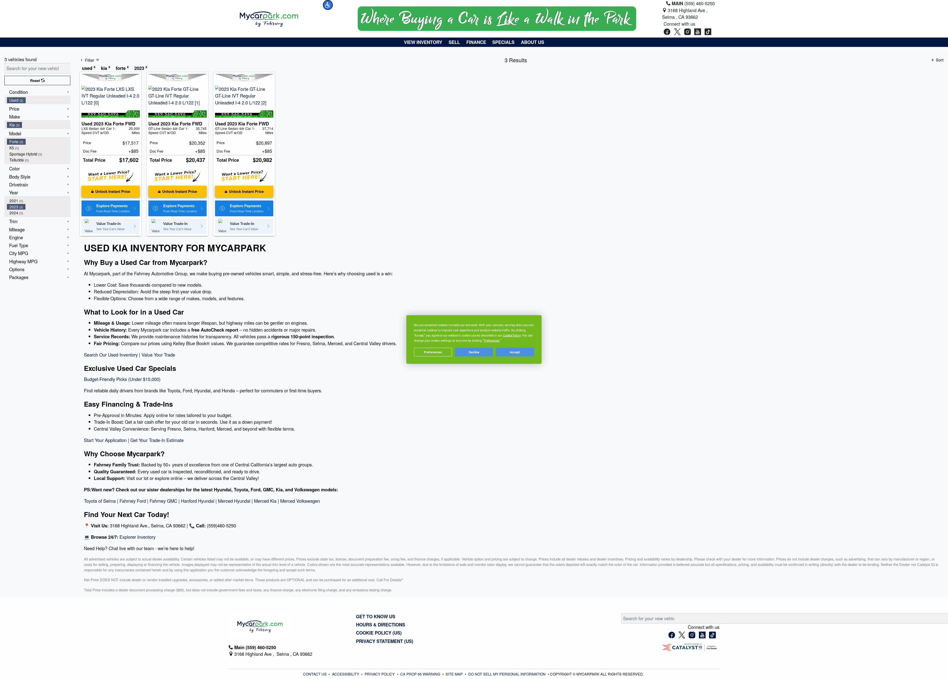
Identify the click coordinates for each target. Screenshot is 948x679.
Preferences (433, 352)
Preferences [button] (491, 340)
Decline (474, 352)
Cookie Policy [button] (511, 335)
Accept (515, 352)
